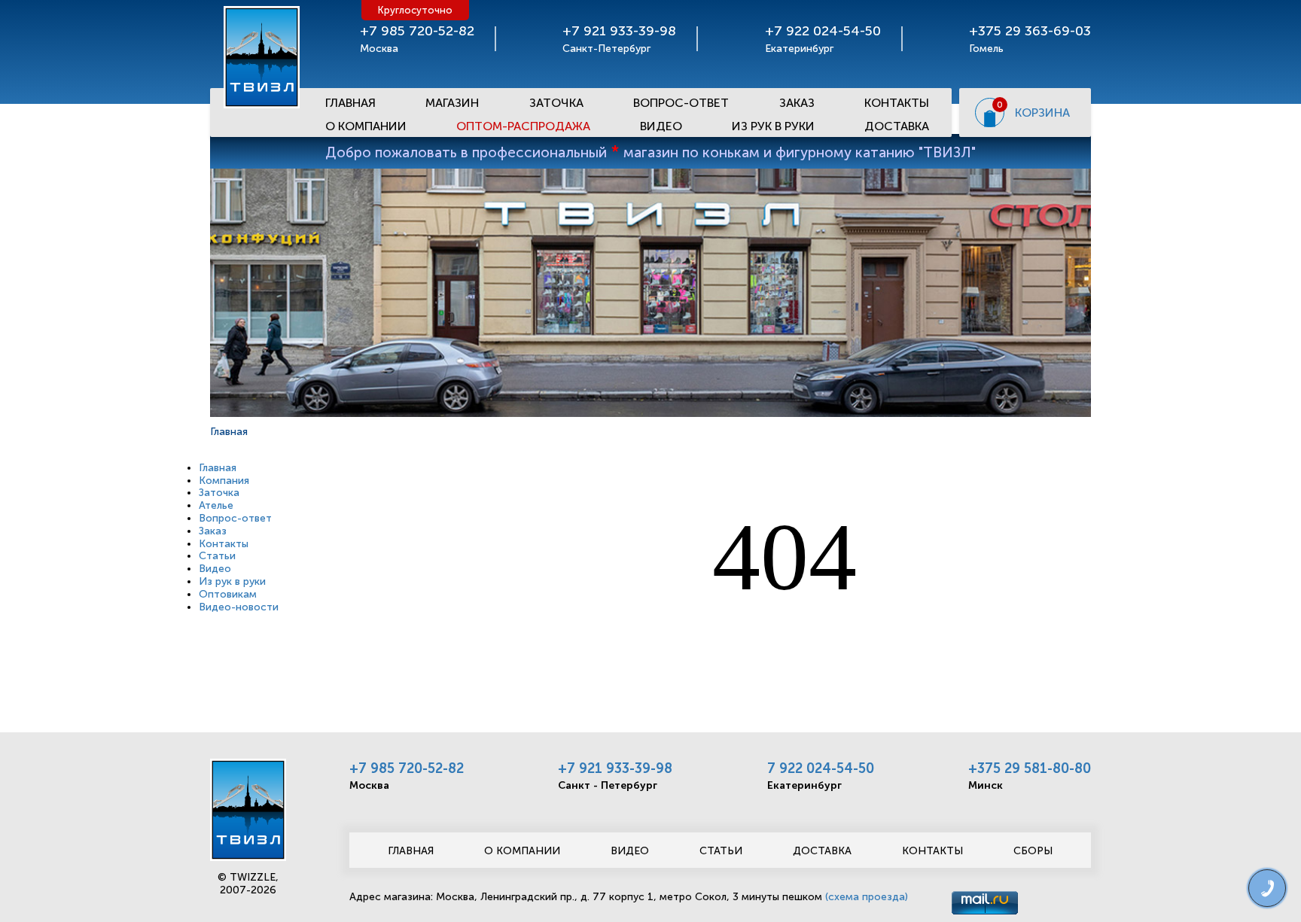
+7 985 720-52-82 (406, 768)
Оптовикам (228, 594)
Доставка (896, 126)
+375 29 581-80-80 (1029, 768)
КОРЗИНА (1042, 112)
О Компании (366, 126)
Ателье (216, 505)
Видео (661, 126)
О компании (522, 850)
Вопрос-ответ (681, 103)
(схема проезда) (866, 896)
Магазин (452, 103)
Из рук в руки (773, 126)
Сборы (1033, 850)
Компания (224, 480)
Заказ (797, 103)
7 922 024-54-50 (820, 768)
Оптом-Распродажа (523, 126)
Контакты (896, 103)
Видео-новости (239, 607)
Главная (350, 103)
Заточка (556, 103)
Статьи (217, 555)
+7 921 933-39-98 (615, 768)
